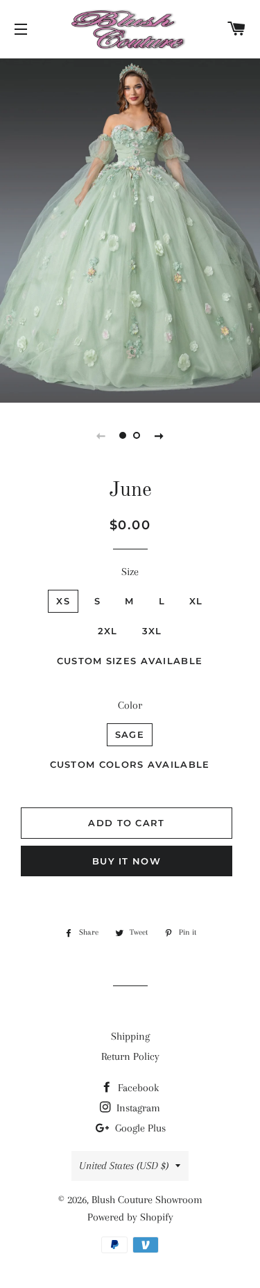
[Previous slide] (101, 435)
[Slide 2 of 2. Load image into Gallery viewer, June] (137, 435)
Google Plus (139, 1128)
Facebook (137, 1087)
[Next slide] (159, 435)
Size (130, 571)
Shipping (130, 1036)
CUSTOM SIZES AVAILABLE (130, 660)
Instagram (137, 1108)
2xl (108, 630)
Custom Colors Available (130, 764)
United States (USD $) (123, 1165)
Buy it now (126, 861)
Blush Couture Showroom (147, 1199)
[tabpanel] (130, 229)
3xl (152, 630)
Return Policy (130, 1056)
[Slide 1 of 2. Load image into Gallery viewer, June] (123, 435)
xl (196, 600)
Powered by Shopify (130, 1217)
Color (130, 705)
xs (63, 600)
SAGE (129, 734)
